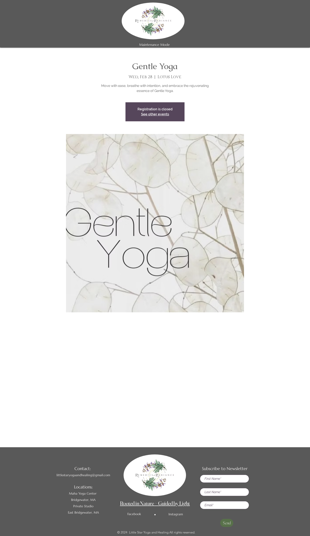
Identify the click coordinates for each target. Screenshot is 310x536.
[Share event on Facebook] (145, 423)
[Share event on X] (155, 423)
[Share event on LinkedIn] (165, 423)
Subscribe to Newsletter (225, 468)
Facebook (134, 514)
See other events (155, 114)
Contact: (82, 468)
